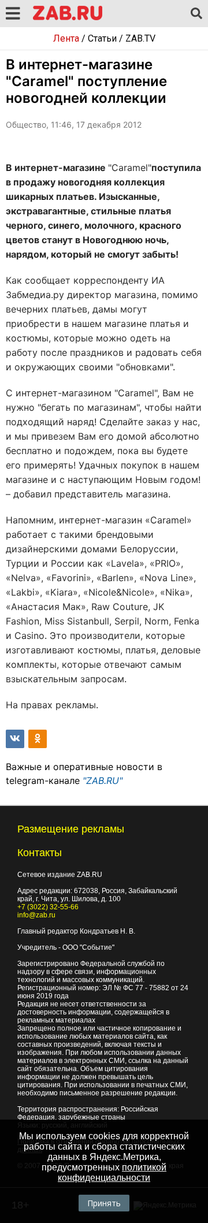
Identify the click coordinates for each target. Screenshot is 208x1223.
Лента (66, 38)
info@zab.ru (36, 915)
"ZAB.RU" (102, 780)
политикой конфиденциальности (112, 1172)
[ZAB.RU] (67, 18)
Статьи (102, 38)
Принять (104, 1203)
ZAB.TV (140, 38)
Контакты (39, 852)
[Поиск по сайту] (196, 14)
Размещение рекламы (70, 829)
